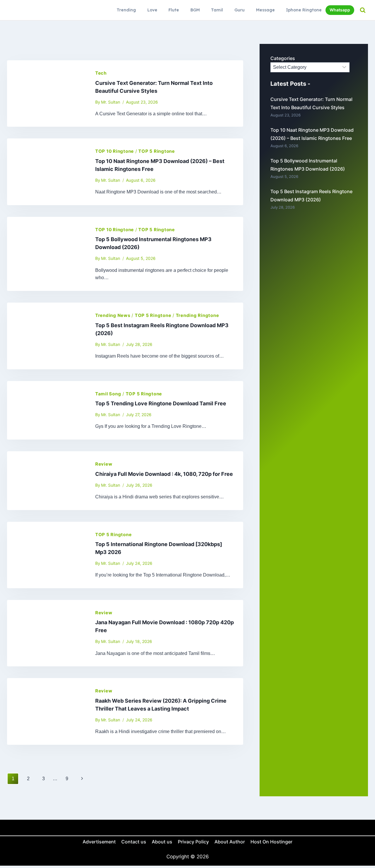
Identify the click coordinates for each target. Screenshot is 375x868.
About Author (229, 842)
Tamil (217, 10)
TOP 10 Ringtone (114, 151)
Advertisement (99, 842)
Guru (239, 10)
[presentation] (46, 93)
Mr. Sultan (110, 102)
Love (152, 10)
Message (265, 10)
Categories (282, 58)
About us (162, 842)
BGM (195, 10)
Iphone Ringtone (304, 10)
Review (103, 464)
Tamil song (108, 394)
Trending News (112, 315)
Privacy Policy (193, 842)
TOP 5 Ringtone (156, 151)
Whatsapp (340, 9)
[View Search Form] (362, 10)
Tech (101, 73)
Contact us (133, 842)
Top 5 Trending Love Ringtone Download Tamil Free (160, 403)
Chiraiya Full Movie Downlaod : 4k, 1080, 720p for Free (164, 474)
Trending (126, 10)
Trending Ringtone (197, 315)
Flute (173, 10)
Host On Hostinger (271, 842)
